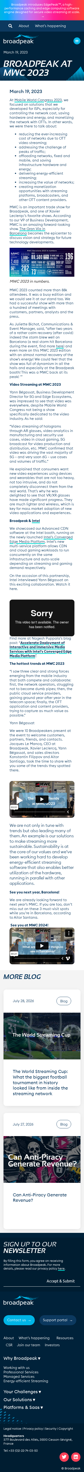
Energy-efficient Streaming (26, 1381)
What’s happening (50, 26)
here (59, 346)
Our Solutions (18, 1399)
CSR (9, 1345)
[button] (10, 25)
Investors (52, 1345)
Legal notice (12, 1428)
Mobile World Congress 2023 (38, 100)
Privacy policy (33, 1428)
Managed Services (19, 1376)
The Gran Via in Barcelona (27, 231)
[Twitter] (64, 1457)
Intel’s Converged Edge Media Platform (41, 539)
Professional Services (21, 1372)
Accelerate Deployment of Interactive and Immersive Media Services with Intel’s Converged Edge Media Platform (41, 649)
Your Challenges (21, 1391)
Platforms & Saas (22, 1407)
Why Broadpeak (20, 1358)
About (24, 26)
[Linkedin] (75, 1457)
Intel (36, 520)
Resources (65, 1338)
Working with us (17, 1367)
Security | (52, 1428)
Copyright (66, 1428)
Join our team (28, 1345)
